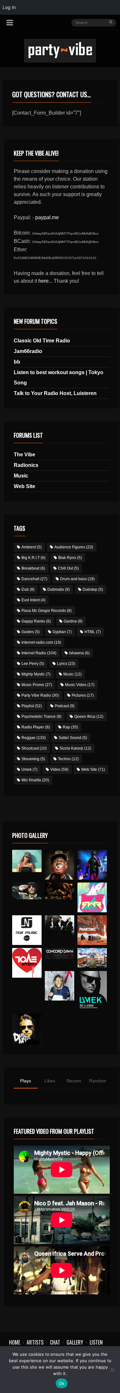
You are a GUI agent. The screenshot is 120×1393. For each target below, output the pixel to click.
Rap (70, 727)
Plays (25, 1080)
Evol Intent (33, 600)
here (43, 281)
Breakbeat (33, 568)
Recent (74, 1080)
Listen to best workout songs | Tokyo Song (58, 377)
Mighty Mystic (36, 674)
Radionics (26, 465)
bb (17, 362)
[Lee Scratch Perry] (60, 865)
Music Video (79, 685)
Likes (49, 1080)
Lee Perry (32, 663)
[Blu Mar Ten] (60, 925)
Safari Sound (73, 737)
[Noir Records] (27, 930)
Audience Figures (73, 547)
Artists (35, 1342)
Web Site (24, 486)
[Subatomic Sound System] (92, 865)
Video (59, 769)
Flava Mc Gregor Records (46, 610)
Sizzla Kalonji (75, 748)
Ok (62, 1383)
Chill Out (68, 568)
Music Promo (36, 685)
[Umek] (92, 990)
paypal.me (47, 217)
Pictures (83, 695)
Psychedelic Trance (41, 716)
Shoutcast (34, 748)
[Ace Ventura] (92, 958)
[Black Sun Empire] (92, 930)
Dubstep (93, 589)
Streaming (33, 759)
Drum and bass (77, 579)
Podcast (65, 706)
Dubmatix (58, 589)
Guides (30, 632)
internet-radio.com (41, 642)
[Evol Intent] (27, 963)
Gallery (75, 1342)
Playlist (31, 706)
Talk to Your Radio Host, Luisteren (55, 393)
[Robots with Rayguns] (92, 897)
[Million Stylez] (27, 890)
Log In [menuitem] (9, 7)
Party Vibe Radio (40, 695)
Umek (29, 769)
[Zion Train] (60, 890)
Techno (68, 759)
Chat (55, 1342)
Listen (96, 1342)
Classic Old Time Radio (42, 340)
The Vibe (24, 454)
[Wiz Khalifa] (60, 986)
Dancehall (34, 579)
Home (14, 1342)
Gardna (73, 621)
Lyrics (66, 663)
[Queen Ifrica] (27, 861)
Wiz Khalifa (35, 780)
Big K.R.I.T (33, 557)
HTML (92, 632)
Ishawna (79, 653)
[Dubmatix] (27, 1029)
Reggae (33, 737)
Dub (28, 589)
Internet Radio (38, 653)
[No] (112, 1369)
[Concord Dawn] (60, 953)
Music (21, 475)
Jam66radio (28, 351)
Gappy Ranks (36, 621)
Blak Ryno (70, 557)
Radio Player (35, 727)
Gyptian (62, 632)
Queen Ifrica (88, 716)
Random (97, 1080)
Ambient (31, 547)
